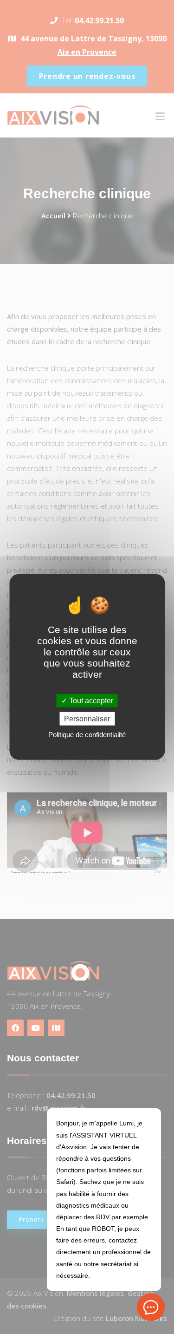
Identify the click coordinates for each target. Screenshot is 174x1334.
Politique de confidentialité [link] (87, 735)
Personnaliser (87, 719)
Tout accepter (90, 701)
